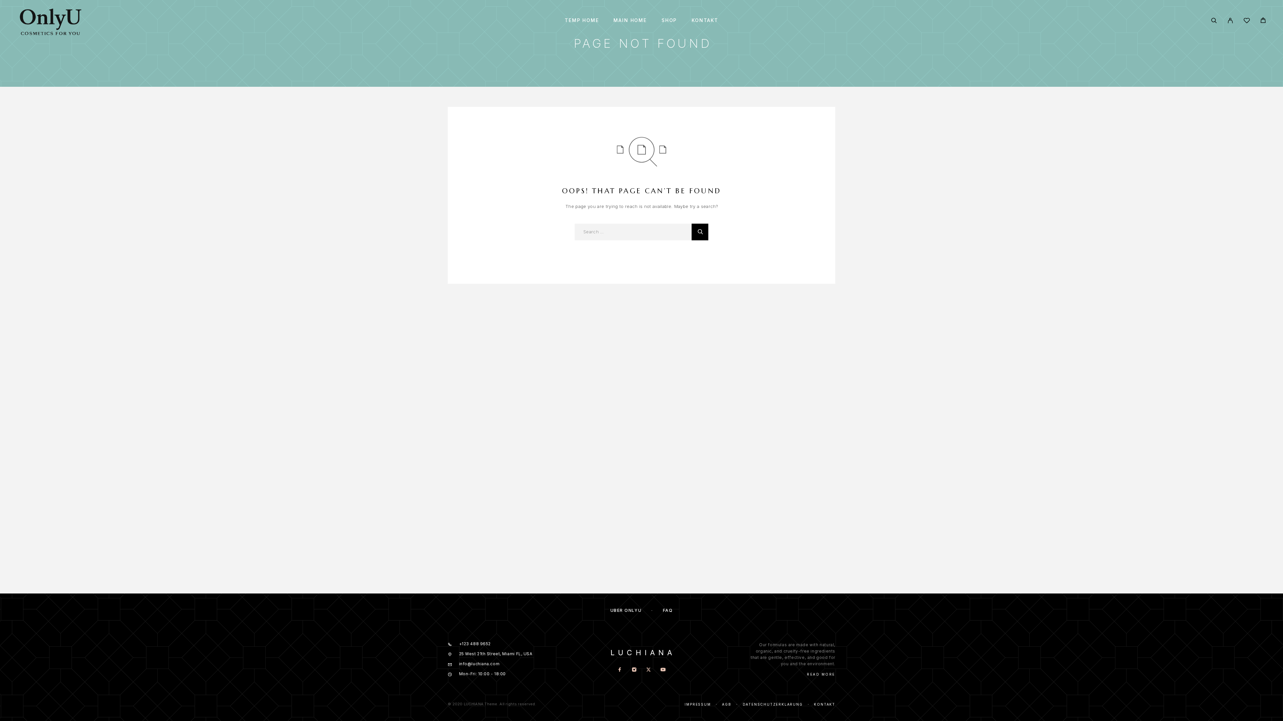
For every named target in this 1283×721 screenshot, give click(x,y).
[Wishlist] (1247, 21)
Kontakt (705, 20)
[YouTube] (663, 670)
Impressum (698, 704)
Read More (821, 674)
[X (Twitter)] (649, 670)
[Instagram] (634, 670)
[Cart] (1263, 21)
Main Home (630, 20)
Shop (669, 20)
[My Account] (1230, 20)
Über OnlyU (626, 610)
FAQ (668, 610)
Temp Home (582, 20)
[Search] (1214, 20)
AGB (726, 704)
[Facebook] (620, 670)
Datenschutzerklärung (773, 704)
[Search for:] (633, 232)
